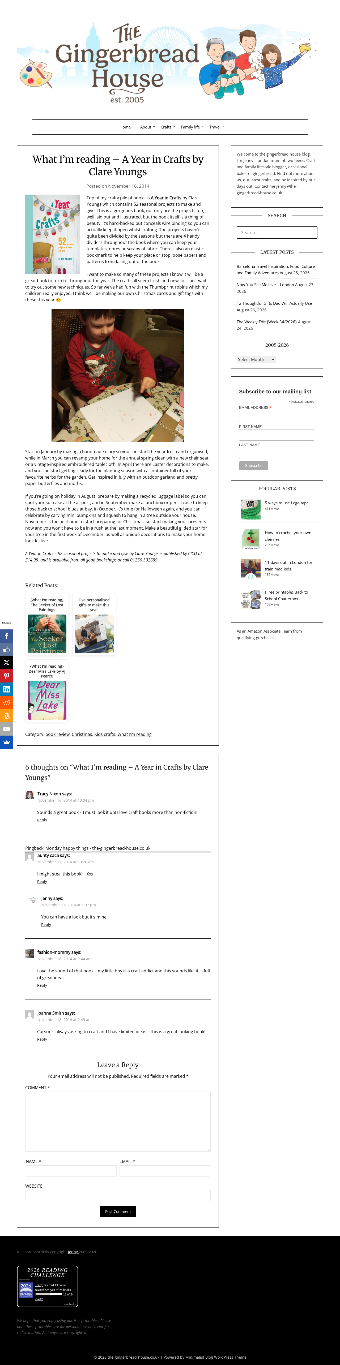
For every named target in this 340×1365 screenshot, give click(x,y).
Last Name (249, 445)
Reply (42, 819)
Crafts (166, 127)
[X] (6, 662)
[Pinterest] (6, 675)
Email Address (255, 407)
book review (57, 734)
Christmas (82, 734)
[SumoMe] (6, 742)
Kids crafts (104, 734)
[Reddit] (6, 702)
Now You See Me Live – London (265, 284)
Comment (37, 1088)
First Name (250, 426)
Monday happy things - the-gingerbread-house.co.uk (97, 848)
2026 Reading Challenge (47, 1272)
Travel (214, 127)
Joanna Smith (50, 1013)
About (145, 127)
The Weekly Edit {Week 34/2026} (267, 321)
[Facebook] (6, 636)
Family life (190, 127)
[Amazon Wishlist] (6, 715)
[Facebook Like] (6, 649)
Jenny (73, 1251)
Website (33, 1186)
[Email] (6, 729)
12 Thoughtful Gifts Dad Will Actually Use (274, 303)
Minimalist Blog (199, 1357)
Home (125, 127)
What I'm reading (134, 734)
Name (33, 1161)
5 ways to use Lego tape (287, 502)
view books (69, 1304)
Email (127, 1161)
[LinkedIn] (6, 689)
